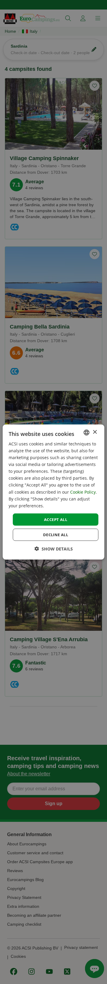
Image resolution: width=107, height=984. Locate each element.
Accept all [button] (55, 519)
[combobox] (86, 432)
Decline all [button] (55, 534)
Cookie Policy (83, 492)
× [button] (94, 432)
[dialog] (53, 492)
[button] (53, 548)
